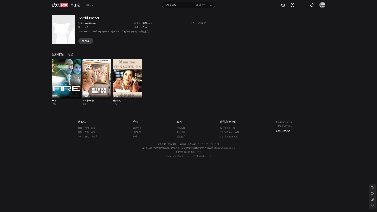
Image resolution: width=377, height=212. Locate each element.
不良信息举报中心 (284, 122)
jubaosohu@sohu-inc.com (224, 148)
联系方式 (192, 144)
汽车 (87, 132)
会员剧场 (137, 132)
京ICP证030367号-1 (192, 152)
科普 (80, 132)
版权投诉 (181, 136)
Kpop (87, 128)
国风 (80, 136)
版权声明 (175, 148)
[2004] (127, 60)
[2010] (66, 60)
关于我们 (181, 132)
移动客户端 (229, 128)
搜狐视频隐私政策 (161, 148)
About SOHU (203, 144)
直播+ (237, 132)
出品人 (94, 136)
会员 (135, 121)
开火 (54, 101)
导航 (88, 5)
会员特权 (137, 128)
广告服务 (182, 144)
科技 (93, 132)
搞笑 (87, 136)
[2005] (96, 60)
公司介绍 (215, 144)
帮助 (135, 136)
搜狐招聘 (172, 144)
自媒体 (82, 121)
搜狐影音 (228, 132)
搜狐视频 (60, 5)
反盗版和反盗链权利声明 (193, 148)
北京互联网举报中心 (285, 126)
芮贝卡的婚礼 (88, 101)
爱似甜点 (117, 101)
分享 (87, 41)
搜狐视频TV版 (231, 136)
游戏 (93, 128)
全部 (80, 128)
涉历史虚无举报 (283, 131)
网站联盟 (181, 128)
